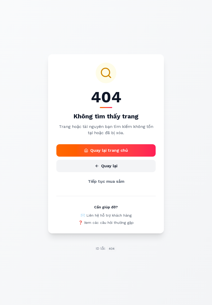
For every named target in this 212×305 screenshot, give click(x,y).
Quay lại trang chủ (109, 150)
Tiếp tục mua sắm (106, 181)
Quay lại (109, 165)
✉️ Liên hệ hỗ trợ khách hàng (106, 215)
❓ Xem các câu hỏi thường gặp (106, 222)
